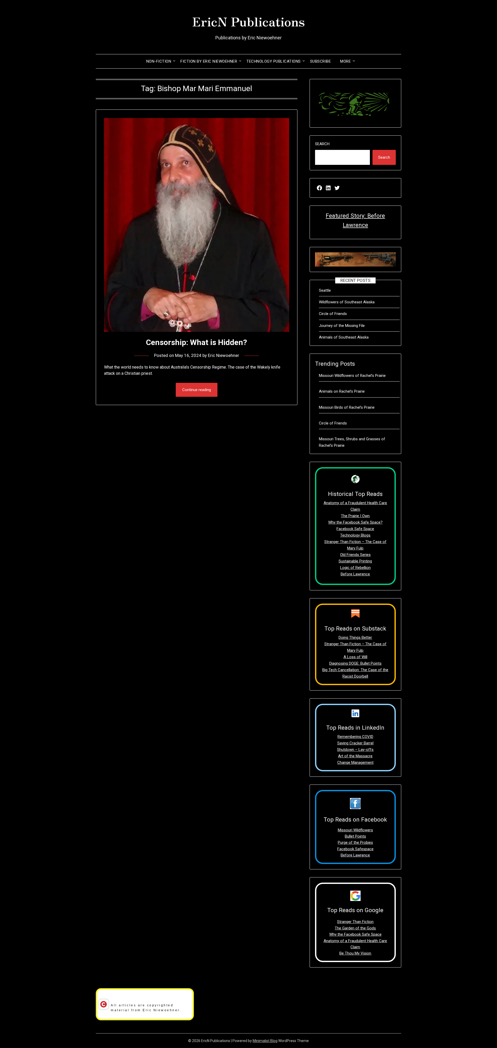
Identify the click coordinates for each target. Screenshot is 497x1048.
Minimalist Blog (265, 1041)
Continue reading (196, 389)
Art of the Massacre (355, 756)
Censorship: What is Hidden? (196, 342)
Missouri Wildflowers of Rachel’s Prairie (352, 375)
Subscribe (320, 61)
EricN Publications (248, 21)
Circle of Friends (333, 313)
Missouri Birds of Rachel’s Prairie (347, 407)
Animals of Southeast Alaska (344, 337)
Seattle (325, 290)
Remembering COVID (355, 736)
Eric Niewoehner (223, 355)
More (345, 61)
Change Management (355, 762)
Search (322, 144)
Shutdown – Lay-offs (355, 749)
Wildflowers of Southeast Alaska (347, 302)
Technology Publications (273, 61)
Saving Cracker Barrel (355, 743)
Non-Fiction (158, 61)
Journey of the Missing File (342, 325)
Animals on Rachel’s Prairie (342, 391)
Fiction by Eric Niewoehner (208, 61)
